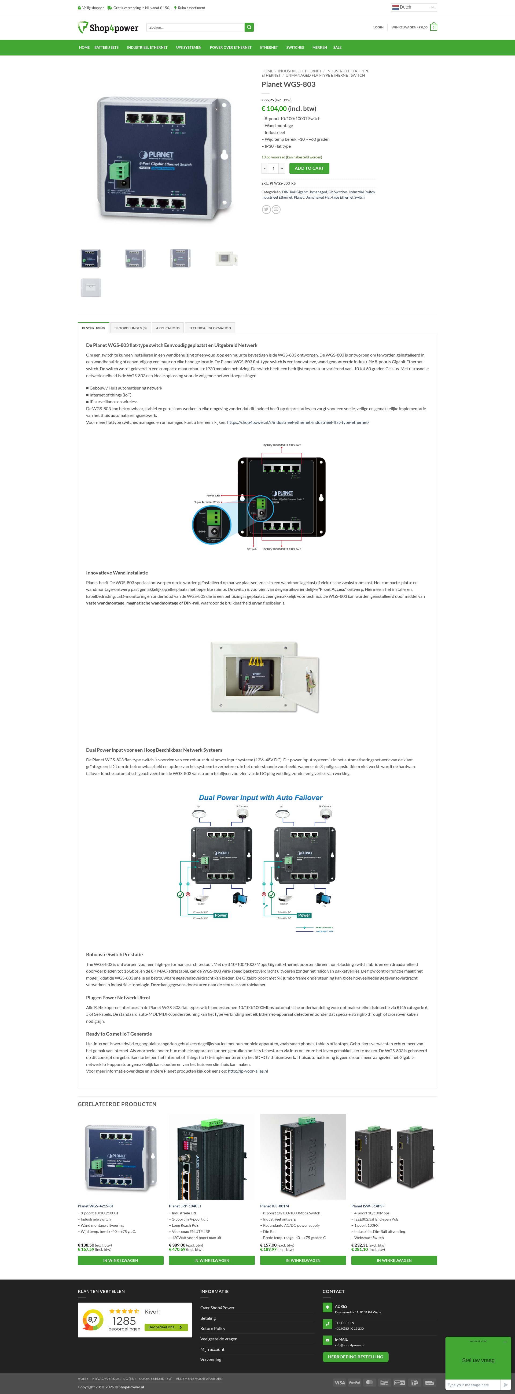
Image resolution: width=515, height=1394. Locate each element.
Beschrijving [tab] (93, 328)
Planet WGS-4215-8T (96, 1206)
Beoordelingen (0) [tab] (131, 328)
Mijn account (212, 1349)
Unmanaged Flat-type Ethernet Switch (325, 75)
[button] (378, 27)
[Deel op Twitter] (266, 209)
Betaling (208, 1318)
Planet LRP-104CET (185, 1206)
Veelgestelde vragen (218, 1338)
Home (84, 47)
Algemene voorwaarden (199, 1379)
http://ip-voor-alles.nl (248, 1070)
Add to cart (309, 168)
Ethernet (269, 47)
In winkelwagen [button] (120, 1260)
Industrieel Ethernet (299, 71)
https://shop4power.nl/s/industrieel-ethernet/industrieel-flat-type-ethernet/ (298, 422)
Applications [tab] (167, 328)
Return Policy (212, 1328)
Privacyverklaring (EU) (114, 1379)
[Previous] (78, 1196)
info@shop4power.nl (350, 1345)
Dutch (405, 7)
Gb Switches (338, 192)
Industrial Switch (362, 192)
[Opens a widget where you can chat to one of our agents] (478, 1363)
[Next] (437, 1196)
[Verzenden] (249, 27)
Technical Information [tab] (210, 328)
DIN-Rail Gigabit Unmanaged (304, 192)
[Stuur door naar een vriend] (276, 209)
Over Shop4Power (217, 1307)
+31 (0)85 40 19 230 (349, 1328)
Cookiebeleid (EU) (155, 1379)
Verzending (210, 1359)
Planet (299, 197)
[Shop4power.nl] (108, 27)
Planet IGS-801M (274, 1206)
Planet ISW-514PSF (368, 1206)
